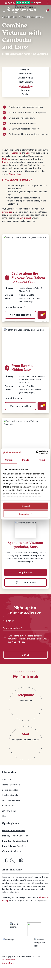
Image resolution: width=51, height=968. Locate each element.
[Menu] (3, 11)
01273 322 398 (28, 582)
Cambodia (16, 153)
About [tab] (42, 460)
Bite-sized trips (9, 17)
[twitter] (13, 860)
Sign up (26, 654)
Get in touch (26, 218)
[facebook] (5, 860)
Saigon (5, 162)
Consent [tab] (9, 460)
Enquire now (25, 572)
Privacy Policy (18, 642)
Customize (24, 514)
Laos (28, 153)
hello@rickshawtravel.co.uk (25, 740)
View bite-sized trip (20, 314)
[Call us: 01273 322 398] (47, 2)
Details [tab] (25, 460)
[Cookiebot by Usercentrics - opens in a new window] (36, 452)
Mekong (6, 159)
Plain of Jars (15, 174)
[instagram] (20, 860)
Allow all (25, 506)
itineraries (7, 212)
